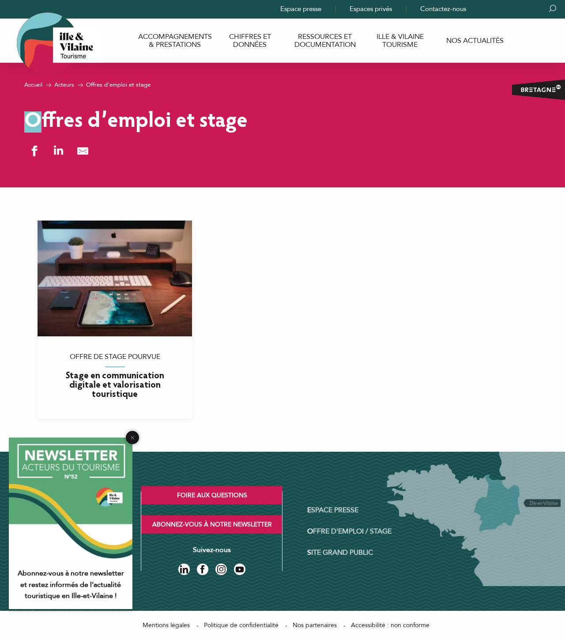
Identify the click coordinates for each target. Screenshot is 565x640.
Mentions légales (166, 625)
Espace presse (300, 8)
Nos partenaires (315, 625)
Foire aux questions (212, 495)
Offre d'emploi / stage (349, 531)
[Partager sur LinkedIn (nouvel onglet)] (58, 151)
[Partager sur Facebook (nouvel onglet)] (34, 151)
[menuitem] (174, 41)
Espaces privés (371, 8)
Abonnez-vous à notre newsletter (212, 524)
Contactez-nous (443, 8)
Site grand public (340, 552)
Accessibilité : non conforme (390, 625)
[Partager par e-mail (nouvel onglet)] (83, 151)
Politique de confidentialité (241, 625)
